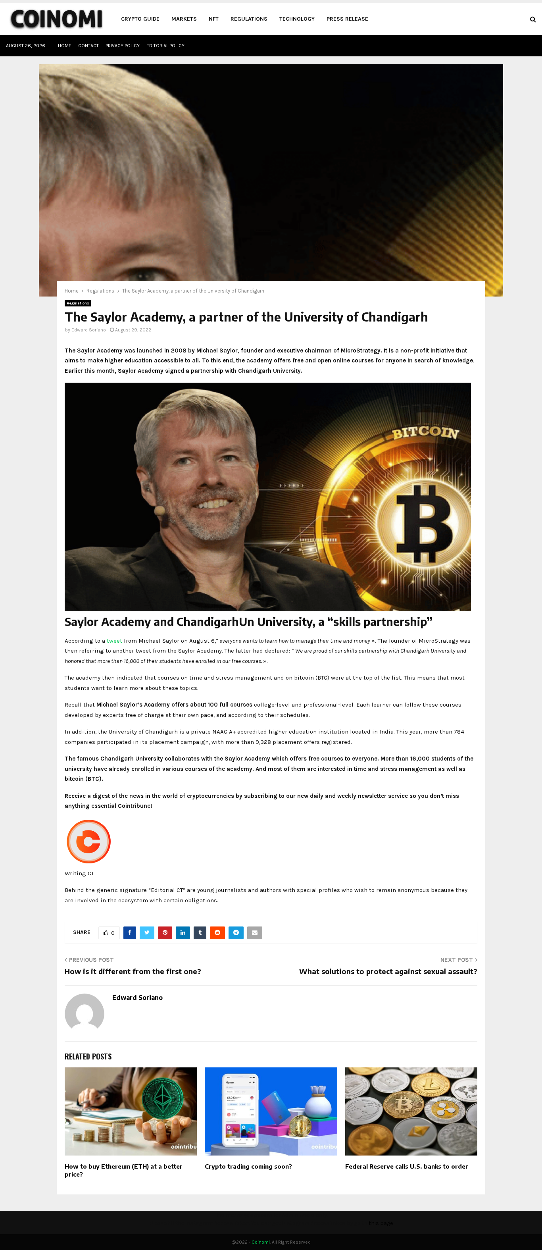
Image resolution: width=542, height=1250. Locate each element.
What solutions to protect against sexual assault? (388, 971)
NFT (214, 18)
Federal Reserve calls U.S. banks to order (406, 1166)
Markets (184, 18)
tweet (114, 640)
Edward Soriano (88, 330)
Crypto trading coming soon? (248, 1166)
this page (381, 1223)
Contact (88, 45)
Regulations (249, 18)
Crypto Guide (140, 18)
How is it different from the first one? (133, 971)
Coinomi (261, 1242)
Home (64, 45)
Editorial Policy (165, 45)
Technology (297, 18)
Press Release (347, 18)
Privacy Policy (123, 45)
